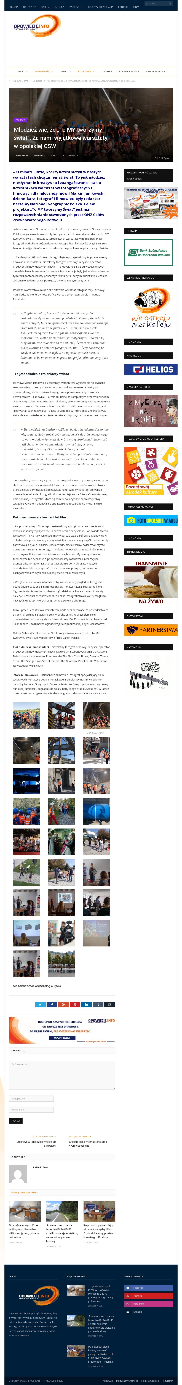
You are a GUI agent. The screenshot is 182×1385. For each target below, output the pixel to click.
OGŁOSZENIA (29, 7)
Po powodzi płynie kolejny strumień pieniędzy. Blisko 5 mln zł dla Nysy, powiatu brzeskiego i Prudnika (99, 1231)
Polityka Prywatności (127, 1380)
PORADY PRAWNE (129, 71)
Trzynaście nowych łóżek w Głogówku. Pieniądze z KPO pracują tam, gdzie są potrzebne (24, 1231)
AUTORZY (60, 7)
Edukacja (20, 120)
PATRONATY (75, 7)
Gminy (21, 71)
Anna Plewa (22, 155)
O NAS (136, 7)
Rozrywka (84, 71)
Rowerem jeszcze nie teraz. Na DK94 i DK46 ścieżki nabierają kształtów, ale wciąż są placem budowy (62, 1233)
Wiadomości (42, 71)
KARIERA (45, 7)
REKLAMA (13, 7)
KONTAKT (123, 7)
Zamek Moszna (155, 71)
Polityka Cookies (150, 1380)
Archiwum (108, 1380)
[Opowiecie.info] (36, 25)
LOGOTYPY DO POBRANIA (100, 7)
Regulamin (167, 1380)
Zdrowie (106, 71)
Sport (64, 71)
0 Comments (71, 155)
